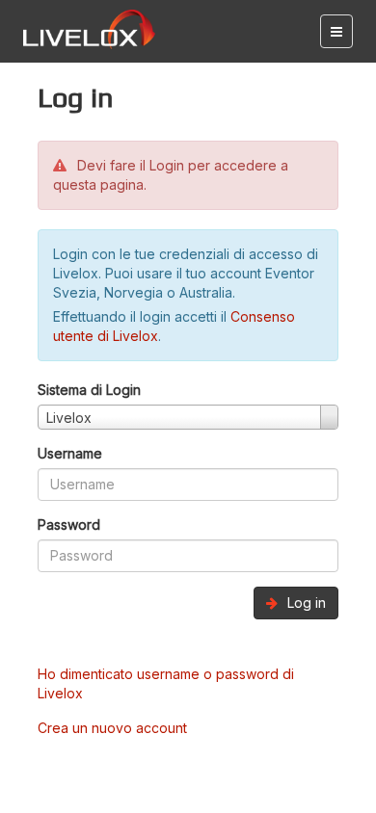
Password (69, 524)
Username (70, 453)
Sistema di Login (89, 389)
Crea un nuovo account (112, 728)
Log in (304, 602)
